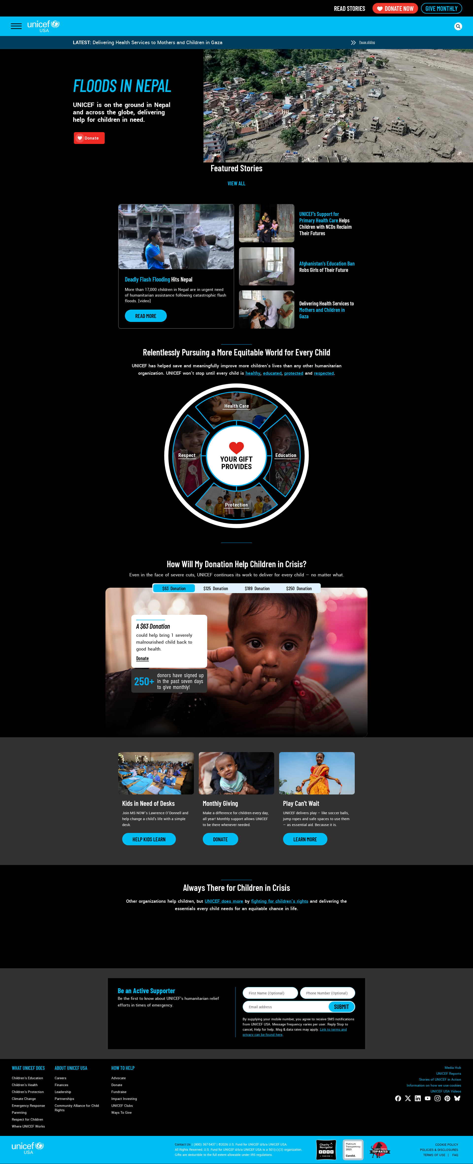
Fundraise (118, 1092)
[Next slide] (353, 43)
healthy (253, 373)
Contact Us (183, 1144)
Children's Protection (28, 1092)
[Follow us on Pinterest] (447, 1098)
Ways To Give (121, 1112)
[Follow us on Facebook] (398, 1098)
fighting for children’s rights (279, 901)
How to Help (123, 1068)
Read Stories (349, 8)
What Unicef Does (28, 1068)
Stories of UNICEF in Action (440, 1079)
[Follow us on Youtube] (428, 1098)
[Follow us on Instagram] (437, 1098)
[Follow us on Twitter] (408, 1098)
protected (293, 373)
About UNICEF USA (71, 1068)
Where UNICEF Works (28, 1126)
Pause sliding (367, 42)
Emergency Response (28, 1105)
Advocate (118, 1078)
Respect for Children (27, 1119)
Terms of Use (434, 1155)
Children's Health (25, 1085)
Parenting (19, 1112)
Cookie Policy (446, 1144)
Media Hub (453, 1067)
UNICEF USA (44, 26)
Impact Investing (124, 1098)
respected (324, 373)
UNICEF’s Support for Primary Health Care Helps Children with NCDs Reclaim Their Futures (193, 42)
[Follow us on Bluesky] (457, 1098)
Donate (142, 658)
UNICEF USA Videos (446, 1091)
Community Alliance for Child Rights (77, 1107)
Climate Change (24, 1098)
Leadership (63, 1092)
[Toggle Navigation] (16, 26)
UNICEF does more (224, 901)
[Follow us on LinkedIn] (418, 1098)
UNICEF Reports (448, 1073)
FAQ (455, 1155)
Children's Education (27, 1078)
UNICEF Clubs (122, 1105)
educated (272, 373)
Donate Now (399, 8)
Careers (60, 1078)
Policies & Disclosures (439, 1149)
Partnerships (64, 1098)
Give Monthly (441, 8)
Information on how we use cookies (434, 1085)
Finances (61, 1085)
